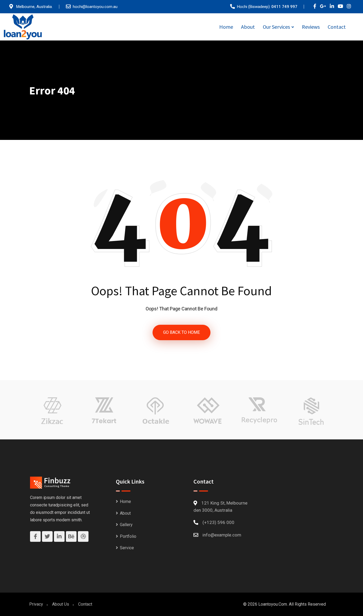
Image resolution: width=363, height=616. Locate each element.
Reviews (311, 26)
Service (127, 547)
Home (226, 26)
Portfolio (128, 536)
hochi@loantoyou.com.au (95, 6)
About (248, 26)
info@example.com (221, 535)
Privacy (36, 604)
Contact (337, 26)
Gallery (126, 524)
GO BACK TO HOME (181, 332)
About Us (60, 604)
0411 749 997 (284, 6)
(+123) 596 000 (218, 522)
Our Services (276, 26)
